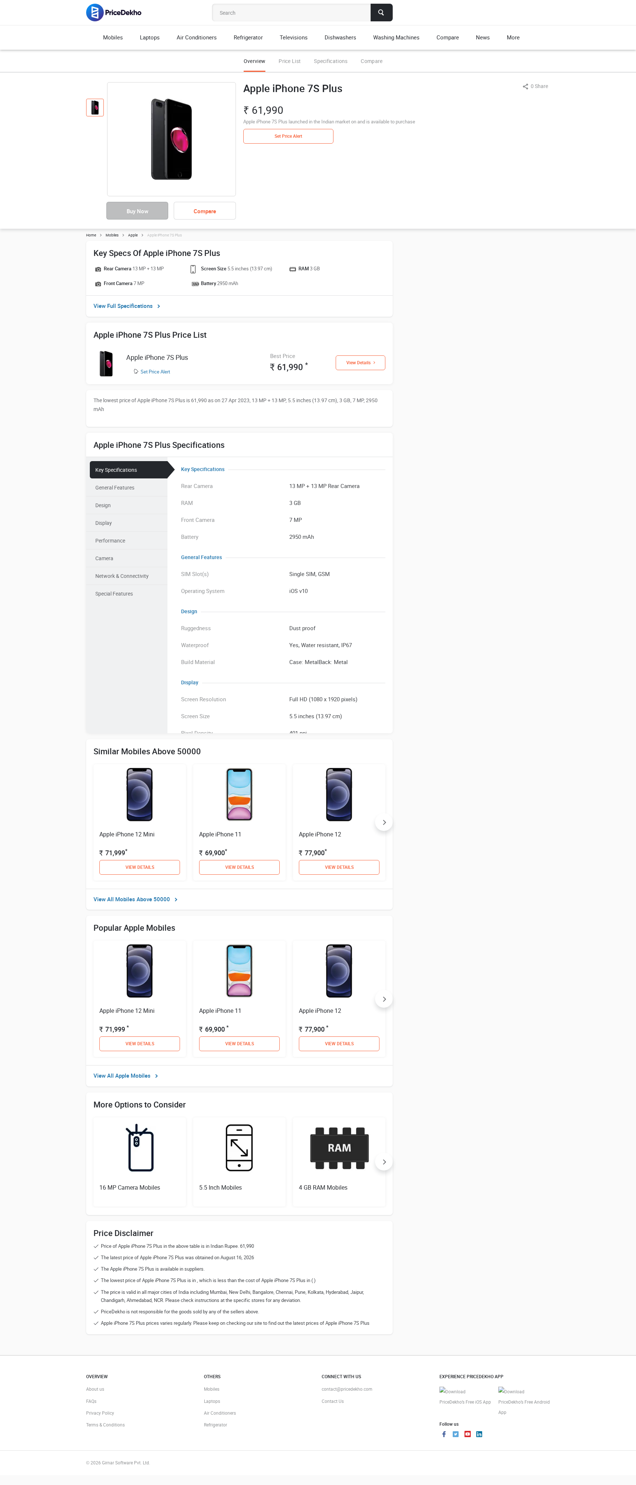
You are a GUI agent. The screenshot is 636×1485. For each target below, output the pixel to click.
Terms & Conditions (105, 1425)
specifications (330, 60)
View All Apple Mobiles (122, 1075)
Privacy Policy (100, 1413)
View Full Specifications (123, 305)
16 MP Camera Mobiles (129, 1187)
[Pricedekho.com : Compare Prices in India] (118, 12)
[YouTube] (467, 1434)
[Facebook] (443, 1434)
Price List (290, 60)
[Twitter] (455, 1434)
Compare (371, 60)
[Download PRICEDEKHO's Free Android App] (524, 1402)
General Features (114, 487)
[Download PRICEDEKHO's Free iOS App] (465, 1397)
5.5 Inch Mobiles (220, 1187)
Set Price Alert (155, 371)
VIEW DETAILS (140, 867)
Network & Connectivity (122, 575)
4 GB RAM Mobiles (323, 1187)
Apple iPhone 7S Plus (157, 357)
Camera (104, 558)
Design (103, 505)
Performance (110, 540)
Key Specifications (116, 469)
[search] (382, 12)
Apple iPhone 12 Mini (127, 834)
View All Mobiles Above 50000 (131, 899)
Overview (254, 60)
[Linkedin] (479, 1434)
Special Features (114, 593)
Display (103, 522)
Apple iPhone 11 (220, 834)
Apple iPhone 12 (320, 834)
